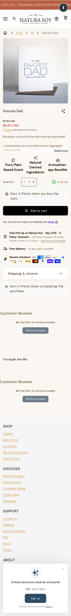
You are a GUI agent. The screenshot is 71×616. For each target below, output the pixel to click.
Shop (19, 33)
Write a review (35, 330)
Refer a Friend (11, 482)
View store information (53, 240)
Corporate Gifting (14, 488)
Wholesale (9, 501)
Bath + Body (10, 440)
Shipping (7, 129)
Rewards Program (14, 476)
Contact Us (10, 518)
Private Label (11, 494)
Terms (7, 543)
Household (9, 446)
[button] (63, 7)
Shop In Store (11, 458)
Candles (8, 433)
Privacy (7, 549)
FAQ (5, 537)
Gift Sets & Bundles (15, 452)
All (32, 33)
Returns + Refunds (14, 531)
